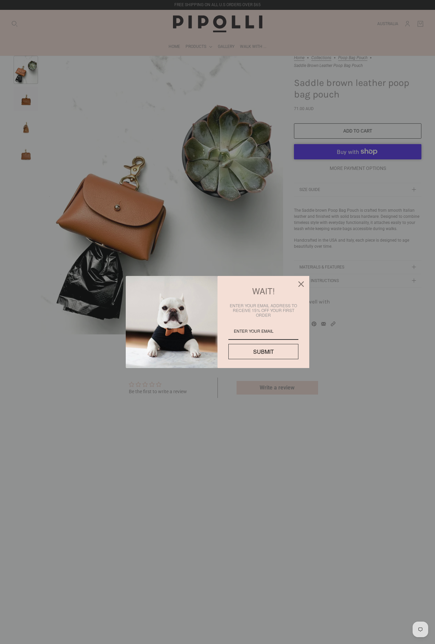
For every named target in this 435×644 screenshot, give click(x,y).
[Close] (301, 284)
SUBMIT (263, 351)
